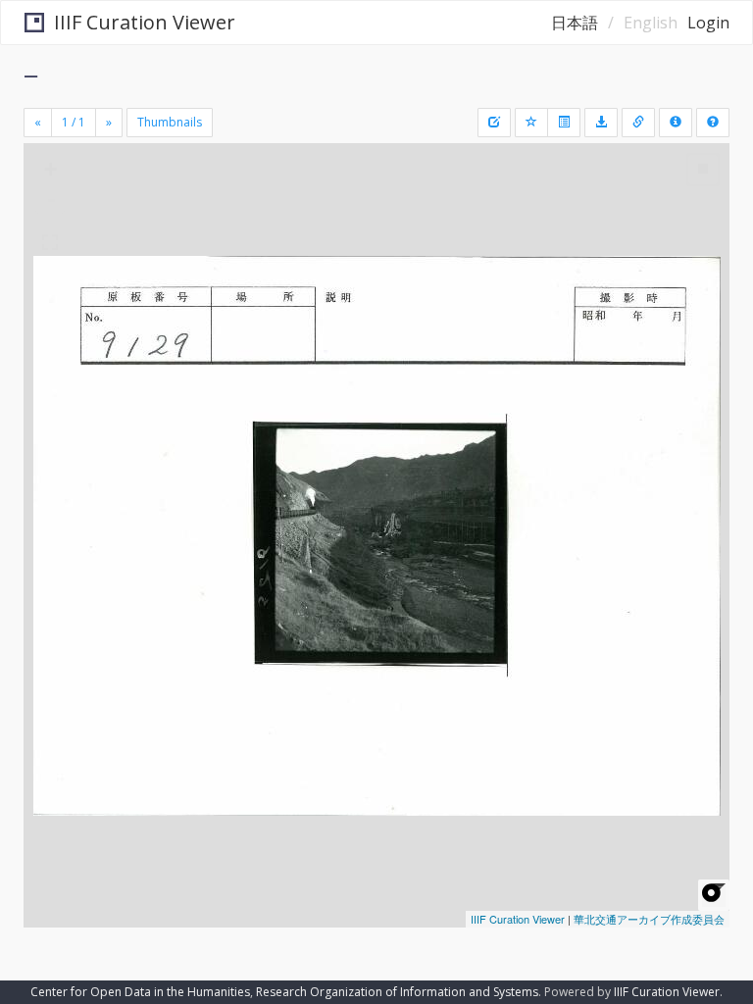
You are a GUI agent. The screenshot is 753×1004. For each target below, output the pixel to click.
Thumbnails (169, 122)
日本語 (574, 22)
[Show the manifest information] (675, 122)
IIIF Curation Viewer (144, 22)
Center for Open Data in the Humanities (140, 991)
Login (708, 22)
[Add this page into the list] (531, 122)
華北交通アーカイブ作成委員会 (649, 919)
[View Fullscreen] (50, 242)
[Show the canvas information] (638, 122)
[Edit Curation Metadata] (494, 122)
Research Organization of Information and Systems (397, 991)
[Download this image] (601, 122)
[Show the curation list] (563, 122)
